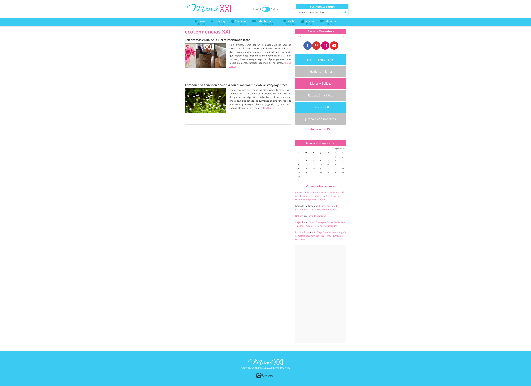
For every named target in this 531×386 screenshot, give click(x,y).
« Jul (297, 180)
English (274, 9)
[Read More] (268, 107)
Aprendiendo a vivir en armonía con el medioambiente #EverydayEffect (236, 85)
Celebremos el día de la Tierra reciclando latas (217, 40)
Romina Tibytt (302, 232)
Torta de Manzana (316, 215)
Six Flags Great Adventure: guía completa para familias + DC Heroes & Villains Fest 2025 (320, 236)
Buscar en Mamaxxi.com (321, 31)
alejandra (300, 222)
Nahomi (299, 215)
